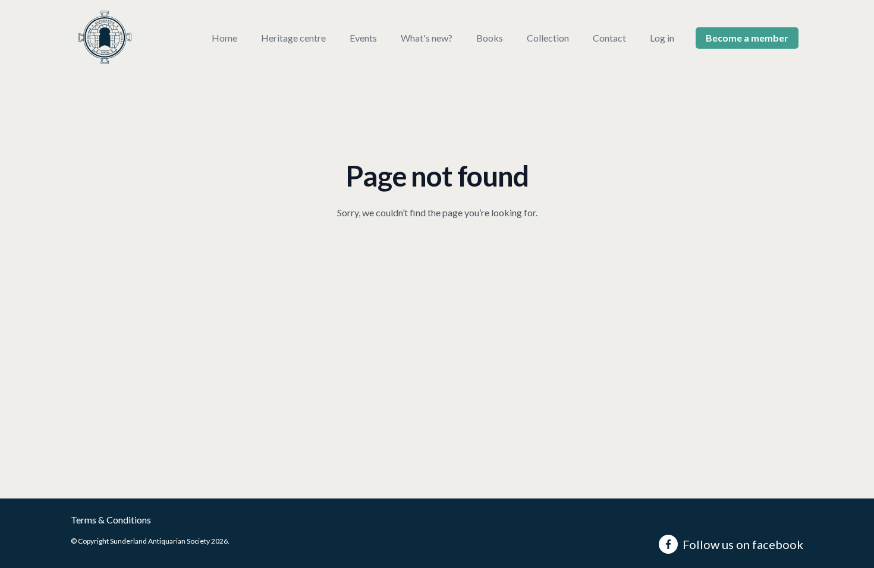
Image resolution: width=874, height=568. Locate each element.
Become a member (747, 37)
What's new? (426, 37)
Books (489, 37)
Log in (662, 37)
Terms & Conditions (111, 519)
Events (363, 37)
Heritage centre (293, 37)
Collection (548, 37)
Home (224, 37)
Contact (609, 37)
